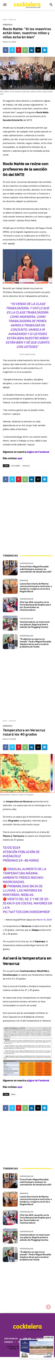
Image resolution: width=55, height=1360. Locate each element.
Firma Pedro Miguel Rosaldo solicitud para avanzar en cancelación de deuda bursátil (35, 569)
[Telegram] (44, 50)
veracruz (26, 466)
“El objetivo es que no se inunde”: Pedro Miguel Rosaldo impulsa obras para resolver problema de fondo (35, 643)
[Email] (38, 50)
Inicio (5, 19)
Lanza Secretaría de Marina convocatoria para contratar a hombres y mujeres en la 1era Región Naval (36, 587)
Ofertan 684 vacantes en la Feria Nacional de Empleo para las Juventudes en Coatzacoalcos (35, 606)
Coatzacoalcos (26, 563)
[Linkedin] (31, 50)
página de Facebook (38, 452)
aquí (19, 458)
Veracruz (12, 19)
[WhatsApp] (25, 50)
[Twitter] (12, 50)
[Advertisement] (27, 520)
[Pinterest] (18, 50)
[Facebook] (5, 50)
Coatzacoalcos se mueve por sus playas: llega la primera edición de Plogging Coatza (35, 624)
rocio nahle (15, 466)
